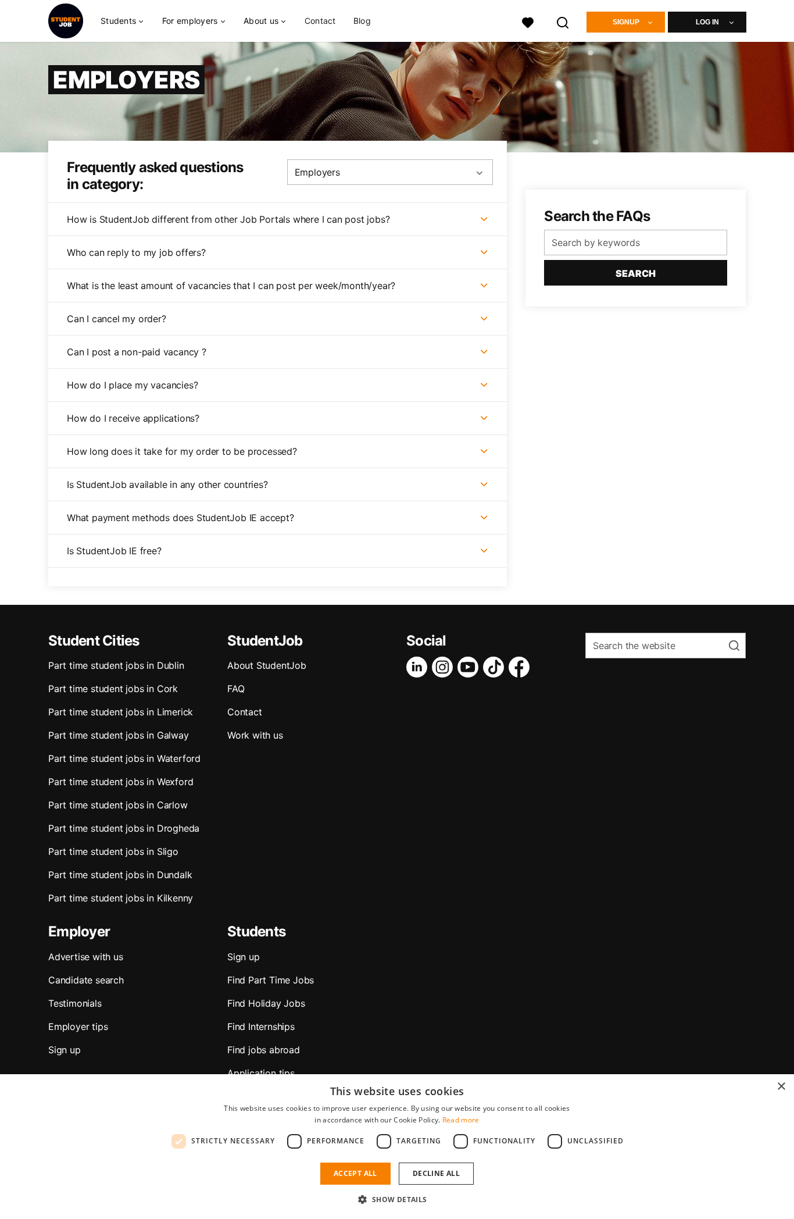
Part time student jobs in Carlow (118, 805)
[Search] (563, 21)
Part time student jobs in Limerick (120, 712)
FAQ (235, 688)
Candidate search (86, 980)
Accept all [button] (355, 1173)
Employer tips (78, 1026)
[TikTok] (496, 667)
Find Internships (261, 1026)
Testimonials (75, 1003)
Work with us (255, 735)
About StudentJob (266, 665)
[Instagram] (444, 667)
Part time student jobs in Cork (113, 688)
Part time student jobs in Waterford (124, 758)
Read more (461, 1120)
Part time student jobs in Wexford (120, 781)
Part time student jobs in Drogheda (123, 828)
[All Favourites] (528, 21)
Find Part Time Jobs (270, 980)
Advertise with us (85, 957)
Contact (320, 21)
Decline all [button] (436, 1173)
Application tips (261, 1073)
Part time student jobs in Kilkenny (120, 898)
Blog (362, 21)
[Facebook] (521, 667)
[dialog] (397, 1146)
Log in (707, 22)
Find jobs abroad (263, 1050)
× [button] (781, 1086)
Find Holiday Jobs (266, 1003)
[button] (397, 1199)
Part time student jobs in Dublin (116, 665)
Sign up (64, 1050)
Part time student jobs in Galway (118, 735)
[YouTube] (470, 667)
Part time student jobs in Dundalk (120, 875)
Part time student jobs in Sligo (113, 851)
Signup (626, 22)
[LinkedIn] (419, 667)
